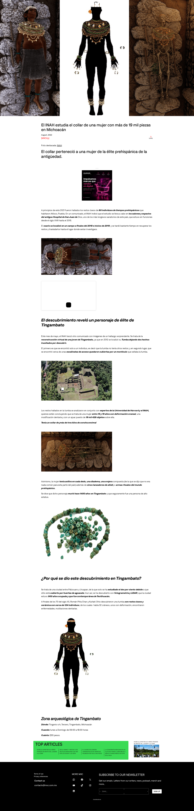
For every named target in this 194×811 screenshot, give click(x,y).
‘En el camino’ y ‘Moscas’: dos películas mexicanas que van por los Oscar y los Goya (69, 751)
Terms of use (38, 774)
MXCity (45, 138)
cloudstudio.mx (97, 799)
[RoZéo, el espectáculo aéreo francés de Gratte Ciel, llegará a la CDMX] (146, 751)
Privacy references (41, 776)
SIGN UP (157, 791)
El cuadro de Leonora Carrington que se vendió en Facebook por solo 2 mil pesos (92, 751)
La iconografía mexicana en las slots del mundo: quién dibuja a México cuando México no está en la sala (115, 752)
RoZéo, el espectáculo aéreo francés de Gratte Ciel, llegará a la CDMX (47, 751)
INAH (59, 145)
